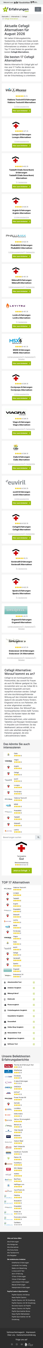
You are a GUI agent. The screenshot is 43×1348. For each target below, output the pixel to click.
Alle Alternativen (12, 1247)
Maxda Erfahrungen (18, 1285)
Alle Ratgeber (12, 1255)
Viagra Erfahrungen (21, 422)
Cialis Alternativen (21, 460)
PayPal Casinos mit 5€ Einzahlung (23, 1303)
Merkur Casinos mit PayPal (21, 1308)
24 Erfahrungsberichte (15, 658)
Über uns (11, 1335)
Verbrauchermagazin (16, 1332)
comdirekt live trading (19, 1265)
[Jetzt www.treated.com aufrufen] (21, 160)
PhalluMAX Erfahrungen (21, 245)
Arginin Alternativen (21, 213)
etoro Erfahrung (17, 1274)
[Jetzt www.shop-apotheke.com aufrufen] (21, 90)
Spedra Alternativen (21, 593)
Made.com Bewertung (19, 1268)
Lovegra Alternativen (21, 137)
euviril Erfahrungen (21, 492)
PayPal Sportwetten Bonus (21, 1311)
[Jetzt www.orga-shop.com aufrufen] (21, 610)
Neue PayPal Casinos (19, 1297)
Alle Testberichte (13, 1253)
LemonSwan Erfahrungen (20, 1282)
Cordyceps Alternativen (21, 390)
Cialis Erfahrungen (21, 457)
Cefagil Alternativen (22, 529)
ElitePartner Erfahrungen (20, 1263)
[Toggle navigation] (38, 9)
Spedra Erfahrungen (21, 591)
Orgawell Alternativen (21, 622)
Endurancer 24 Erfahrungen (21, 651)
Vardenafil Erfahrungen (21, 562)
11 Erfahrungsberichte (16, 429)
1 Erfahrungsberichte (21, 141)
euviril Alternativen (21, 495)
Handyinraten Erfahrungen (21, 1287)
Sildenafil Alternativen (21, 283)
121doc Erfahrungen (19, 1276)
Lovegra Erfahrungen (21, 134)
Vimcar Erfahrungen (19, 1279)
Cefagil (24, 16)
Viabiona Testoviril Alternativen (21, 102)
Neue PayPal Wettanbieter (21, 1314)
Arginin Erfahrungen (21, 210)
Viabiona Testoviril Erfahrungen (21, 99)
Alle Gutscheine (12, 1250)
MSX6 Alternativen (21, 353)
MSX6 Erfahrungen (21, 350)
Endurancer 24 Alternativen (21, 653)
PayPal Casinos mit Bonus (21, 1295)
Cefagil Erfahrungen (21, 527)
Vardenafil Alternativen (21, 564)
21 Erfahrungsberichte (16, 464)
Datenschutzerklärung (26, 1335)
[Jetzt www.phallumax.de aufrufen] (21, 236)
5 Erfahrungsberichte (15, 252)
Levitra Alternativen (21, 318)
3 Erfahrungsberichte (14, 357)
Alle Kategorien (12, 1244)
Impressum (30, 1332)
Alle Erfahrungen (13, 1242)
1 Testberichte (22, 182)
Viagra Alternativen (21, 425)
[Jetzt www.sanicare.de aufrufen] (21, 482)
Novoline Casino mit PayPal (21, 1306)
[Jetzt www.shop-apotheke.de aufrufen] (21, 271)
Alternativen (15, 16)
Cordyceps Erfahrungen (21, 387)
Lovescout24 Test (18, 1271)
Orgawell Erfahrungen (22, 619)
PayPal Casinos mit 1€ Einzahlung (23, 1300)
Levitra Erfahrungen (21, 315)
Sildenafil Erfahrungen (22, 280)
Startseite (5, 16)
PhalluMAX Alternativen (21, 248)
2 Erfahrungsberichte (21, 107)
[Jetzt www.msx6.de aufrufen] (21, 341)
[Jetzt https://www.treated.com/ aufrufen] (21, 641)
